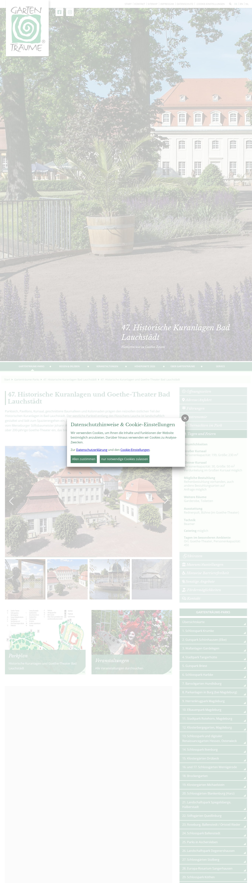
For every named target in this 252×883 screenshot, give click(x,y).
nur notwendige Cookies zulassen (124, 459)
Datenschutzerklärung (91, 450)
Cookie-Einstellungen (135, 450)
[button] (185, 418)
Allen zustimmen (83, 459)
